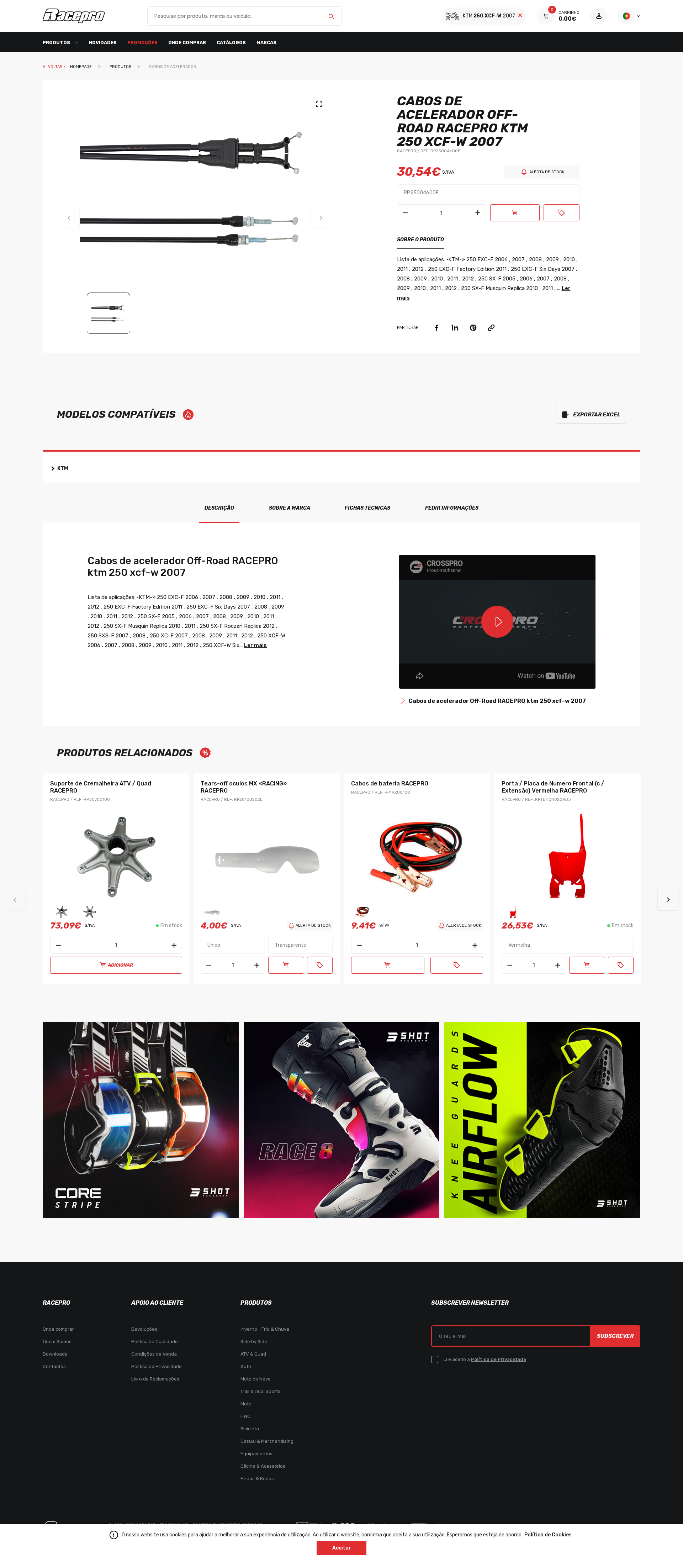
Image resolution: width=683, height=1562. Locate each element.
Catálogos (231, 42)
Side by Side (253, 1341)
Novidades (103, 42)
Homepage (81, 66)
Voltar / (57, 66)
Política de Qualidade (154, 1341)
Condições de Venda (154, 1354)
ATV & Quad (253, 1354)
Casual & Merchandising (266, 1441)
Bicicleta (249, 1428)
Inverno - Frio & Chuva (264, 1329)
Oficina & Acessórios (262, 1466)
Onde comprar (187, 42)
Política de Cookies (548, 1535)
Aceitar (341, 1548)
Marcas (266, 42)
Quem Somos (57, 1341)
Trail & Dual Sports (260, 1391)
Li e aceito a (485, 1359)
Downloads (55, 1354)
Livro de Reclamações (155, 1379)
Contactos (54, 1366)
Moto (246, 1403)
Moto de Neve (255, 1379)
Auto (245, 1366)
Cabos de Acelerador (172, 66)
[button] (668, 900)
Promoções (142, 42)
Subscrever (615, 1336)
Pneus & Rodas (257, 1478)
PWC (245, 1416)
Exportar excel (596, 414)
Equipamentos (256, 1453)
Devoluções (144, 1329)
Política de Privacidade (156, 1366)
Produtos (120, 66)
